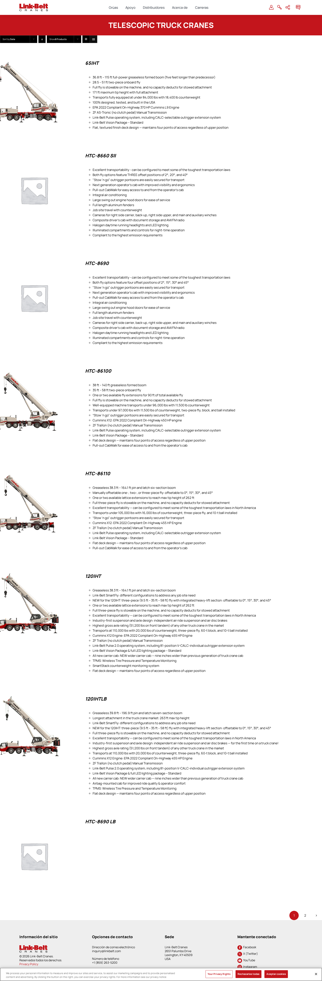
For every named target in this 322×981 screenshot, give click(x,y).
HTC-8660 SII (100, 155)
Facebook (249, 947)
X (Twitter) (250, 954)
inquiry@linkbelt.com (106, 951)
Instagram (249, 967)
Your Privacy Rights (219, 974)
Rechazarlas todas (248, 974)
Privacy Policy (28, 964)
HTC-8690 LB (100, 821)
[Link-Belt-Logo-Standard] (33, 5)
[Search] (279, 7)
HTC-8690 (97, 263)
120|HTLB (95, 699)
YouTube (248, 960)
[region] (161, 974)
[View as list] (93, 39)
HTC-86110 (97, 473)
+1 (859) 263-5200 (104, 963)
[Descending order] (42, 39)
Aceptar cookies (276, 974)
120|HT (93, 576)
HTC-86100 (98, 371)
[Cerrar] (316, 974)
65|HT (92, 63)
